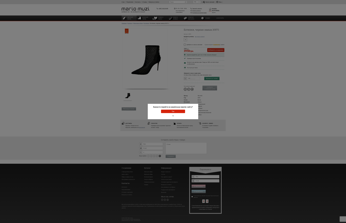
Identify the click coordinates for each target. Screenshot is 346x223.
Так (173, 111)
